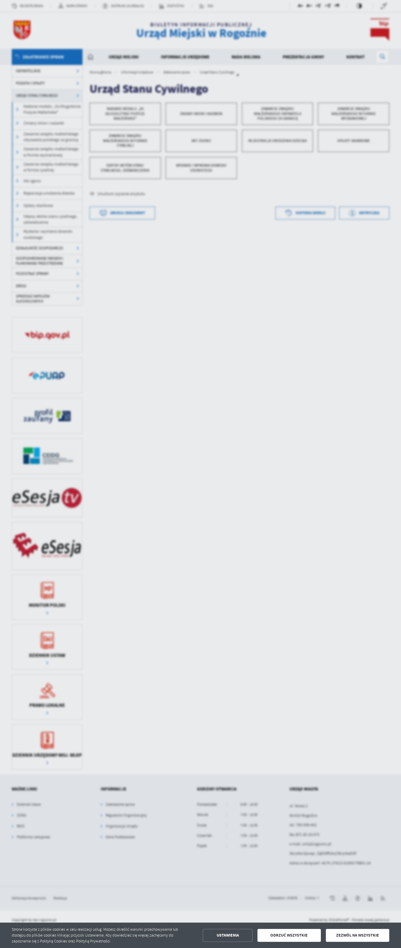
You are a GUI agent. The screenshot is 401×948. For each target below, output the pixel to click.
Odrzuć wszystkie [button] (289, 935)
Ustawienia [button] (228, 935)
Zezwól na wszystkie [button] (357, 935)
